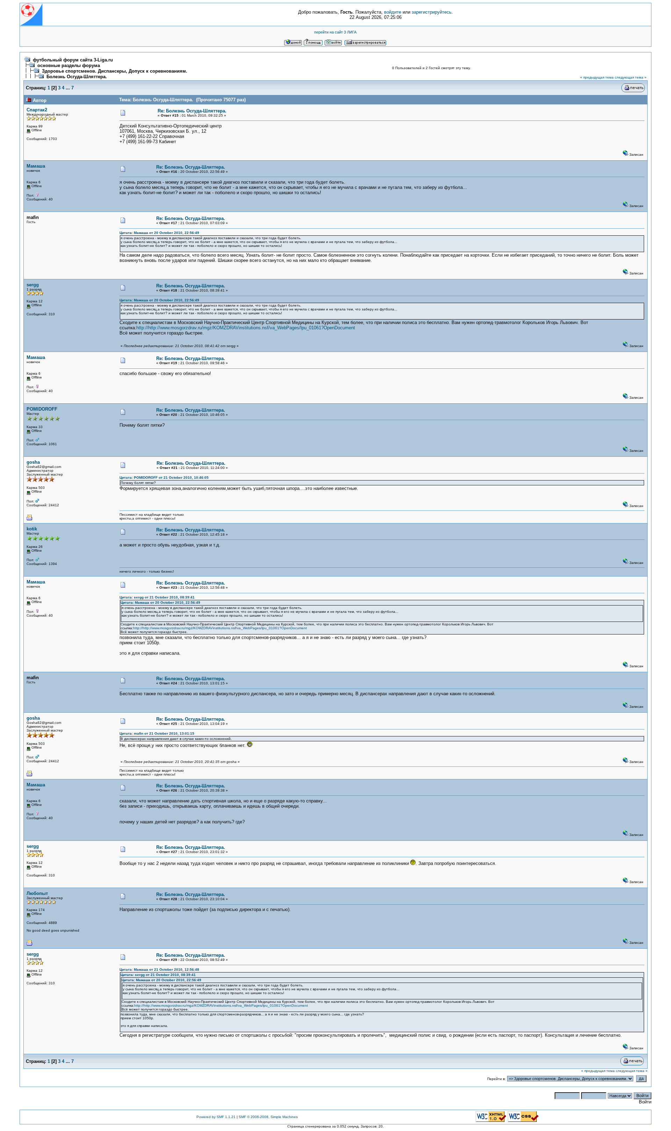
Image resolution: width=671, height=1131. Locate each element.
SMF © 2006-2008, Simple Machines (268, 1117)
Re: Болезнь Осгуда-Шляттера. (192, 110)
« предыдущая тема (597, 77)
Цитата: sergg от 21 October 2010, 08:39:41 (157, 597)
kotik (32, 528)
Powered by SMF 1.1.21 (216, 1117)
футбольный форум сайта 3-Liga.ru (73, 60)
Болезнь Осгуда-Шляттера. (76, 76)
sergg (33, 284)
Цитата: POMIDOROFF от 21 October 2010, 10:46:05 (164, 477)
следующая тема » (631, 77)
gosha (33, 462)
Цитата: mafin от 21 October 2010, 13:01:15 (157, 733)
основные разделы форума (68, 65)
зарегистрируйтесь (432, 12)
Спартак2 (37, 109)
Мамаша (36, 166)
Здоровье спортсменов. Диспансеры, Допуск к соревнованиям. (114, 71)
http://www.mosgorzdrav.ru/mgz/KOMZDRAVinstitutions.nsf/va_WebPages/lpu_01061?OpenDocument (251, 327)
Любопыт (37, 893)
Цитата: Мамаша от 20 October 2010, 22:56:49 (159, 233)
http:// (142, 327)
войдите (392, 12)
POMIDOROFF (42, 409)
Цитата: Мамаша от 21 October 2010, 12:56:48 (159, 969)
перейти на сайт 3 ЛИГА (335, 32)
